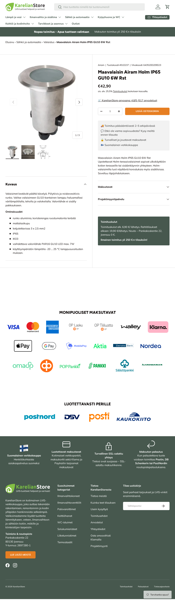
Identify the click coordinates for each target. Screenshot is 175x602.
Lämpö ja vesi (13, 17)
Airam (101, 65)
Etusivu (9, 42)
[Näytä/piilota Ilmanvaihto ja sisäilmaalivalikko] (60, 17)
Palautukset (143, 586)
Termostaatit (64, 542)
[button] (167, 7)
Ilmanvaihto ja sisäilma (43, 17)
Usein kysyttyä (99, 509)
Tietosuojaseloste (162, 586)
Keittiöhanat (64, 515)
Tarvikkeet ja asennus (51, 23)
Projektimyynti (99, 546)
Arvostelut (97, 522)
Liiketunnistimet (66, 535)
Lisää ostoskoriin (147, 111)
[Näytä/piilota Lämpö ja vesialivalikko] (24, 17)
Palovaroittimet (66, 509)
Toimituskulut (120, 91)
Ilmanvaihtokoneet (68, 496)
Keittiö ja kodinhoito (17, 23)
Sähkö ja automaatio (77, 17)
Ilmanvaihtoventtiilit (69, 502)
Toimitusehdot (99, 515)
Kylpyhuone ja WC (109, 17)
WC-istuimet (64, 522)
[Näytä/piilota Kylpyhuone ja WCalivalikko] (123, 17)
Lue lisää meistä (20, 554)
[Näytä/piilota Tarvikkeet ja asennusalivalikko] (66, 24)
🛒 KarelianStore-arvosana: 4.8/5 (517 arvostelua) (127, 100)
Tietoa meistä (99, 496)
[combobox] (99, 7)
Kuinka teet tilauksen (103, 502)
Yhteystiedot (98, 529)
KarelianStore (19, 586)
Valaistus (49, 42)
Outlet (76, 23)
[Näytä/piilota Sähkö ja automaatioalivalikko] (92, 17)
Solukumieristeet (67, 529)
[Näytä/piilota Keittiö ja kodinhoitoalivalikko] (33, 24)
